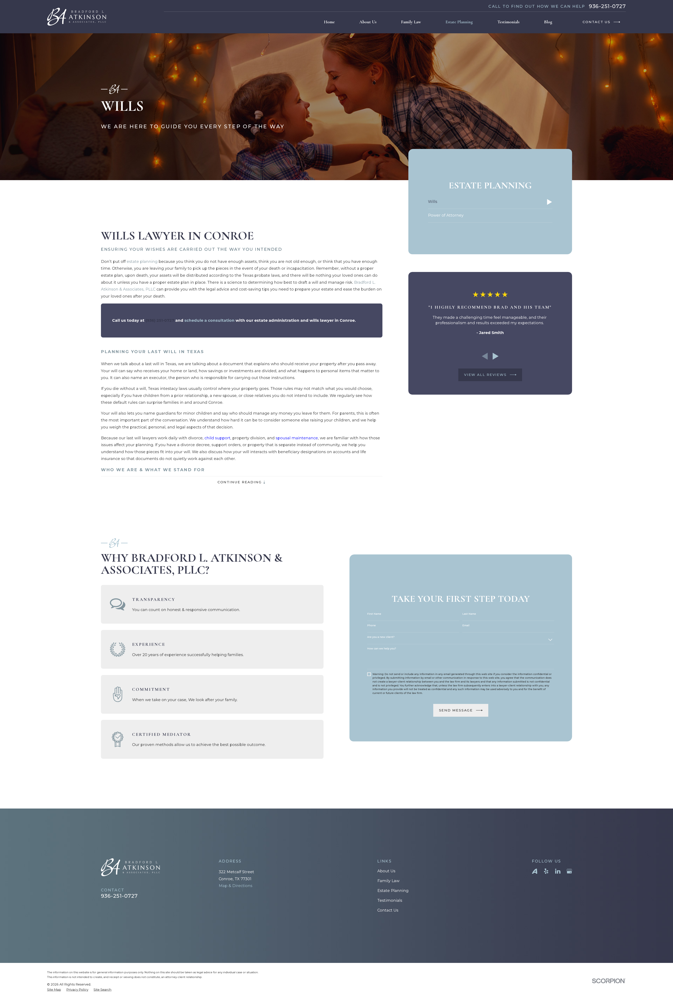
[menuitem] (490, 202)
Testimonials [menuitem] (508, 22)
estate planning (142, 261)
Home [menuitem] (329, 22)
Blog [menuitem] (548, 22)
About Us (386, 871)
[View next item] (495, 356)
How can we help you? (381, 648)
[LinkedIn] (557, 871)
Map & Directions (235, 885)
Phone (371, 625)
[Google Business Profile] (569, 871)
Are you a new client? (381, 637)
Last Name (469, 613)
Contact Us (387, 910)
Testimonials (389, 900)
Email (465, 625)
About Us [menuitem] (367, 22)
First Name (374, 613)
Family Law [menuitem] (411, 22)
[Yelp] (546, 871)
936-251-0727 (607, 6)
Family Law (388, 880)
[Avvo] (534, 871)
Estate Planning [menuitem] (459, 22)
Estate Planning (393, 890)
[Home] (76, 16)
